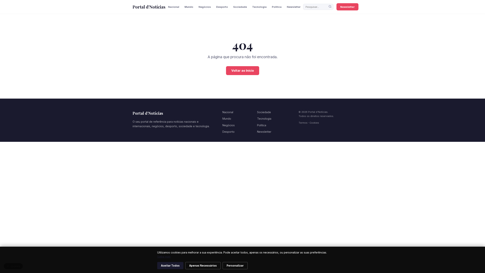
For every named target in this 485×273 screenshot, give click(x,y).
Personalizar (235, 265)
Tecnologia (259, 6)
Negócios (205, 6)
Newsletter (293, 6)
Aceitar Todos (170, 265)
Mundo (189, 6)
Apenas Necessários (203, 265)
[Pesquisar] (330, 6)
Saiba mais (164, 256)
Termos (303, 122)
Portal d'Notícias (149, 7)
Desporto (222, 6)
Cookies (314, 122)
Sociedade (240, 6)
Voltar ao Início (242, 70)
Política (277, 6)
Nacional (173, 6)
